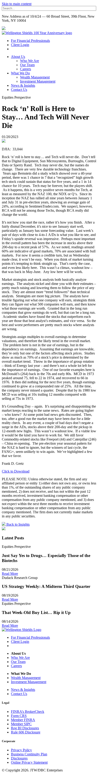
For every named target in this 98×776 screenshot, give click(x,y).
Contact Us (19, 90)
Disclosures (19, 758)
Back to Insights (17, 524)
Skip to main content (16, 4)
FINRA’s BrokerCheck (27, 712)
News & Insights (23, 85)
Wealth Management (35, 77)
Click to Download (15, 471)
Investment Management (37, 81)
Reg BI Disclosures (25, 728)
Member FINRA (23, 720)
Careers (25, 69)
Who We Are (29, 61)
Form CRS (19, 716)
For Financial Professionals (30, 41)
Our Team (27, 65)
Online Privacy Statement (29, 762)
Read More (10, 574)
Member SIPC (21, 724)
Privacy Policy (21, 750)
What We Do (20, 73)
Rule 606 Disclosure (25, 732)
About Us (18, 57)
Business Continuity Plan (29, 754)
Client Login (20, 45)
